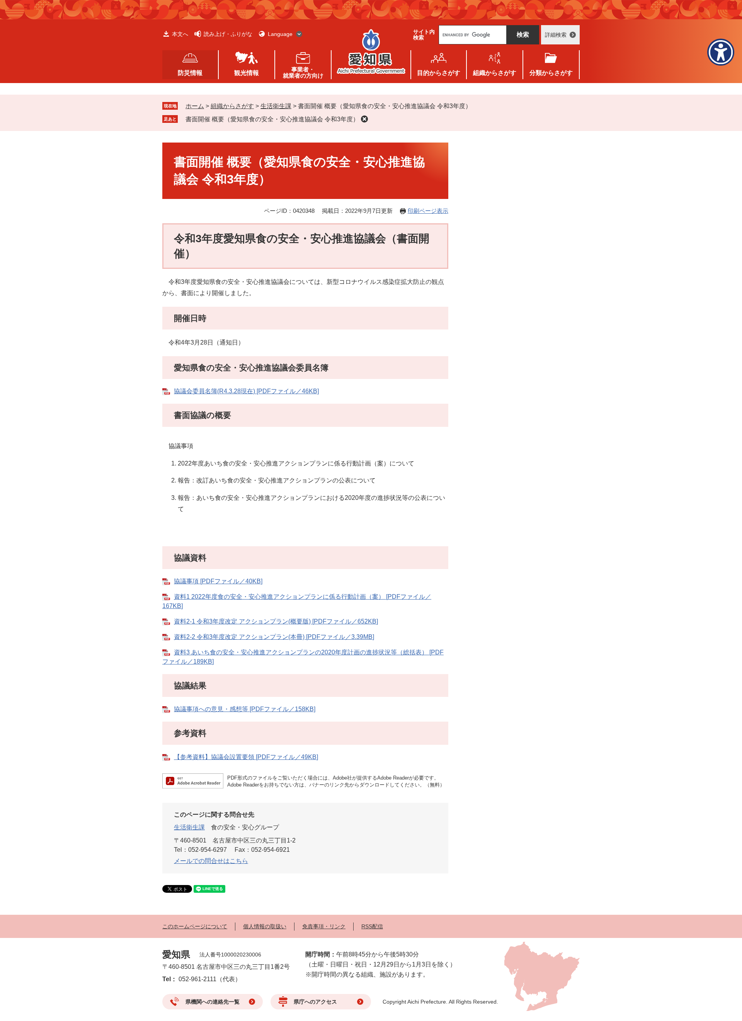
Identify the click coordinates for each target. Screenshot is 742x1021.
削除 (364, 119)
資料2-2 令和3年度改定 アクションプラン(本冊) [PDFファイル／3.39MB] (274, 637)
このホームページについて (194, 926)
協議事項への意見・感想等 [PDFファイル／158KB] (244, 709)
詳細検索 (556, 35)
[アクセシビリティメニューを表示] (720, 52)
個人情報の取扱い (264, 926)
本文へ (180, 34)
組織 (494, 73)
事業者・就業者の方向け (303, 72)
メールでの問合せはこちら (211, 861)
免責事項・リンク (323, 926)
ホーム (195, 106)
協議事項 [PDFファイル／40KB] (218, 581)
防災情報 (190, 73)
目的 (438, 73)
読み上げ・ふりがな (228, 34)
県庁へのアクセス (315, 1002)
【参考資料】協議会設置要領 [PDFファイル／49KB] (246, 757)
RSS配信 (372, 926)
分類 (551, 73)
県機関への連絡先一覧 (213, 1002)
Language (280, 34)
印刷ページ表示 (428, 210)
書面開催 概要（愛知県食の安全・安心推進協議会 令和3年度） (272, 119)
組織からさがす (232, 106)
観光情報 (246, 73)
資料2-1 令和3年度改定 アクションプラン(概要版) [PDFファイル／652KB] (276, 621)
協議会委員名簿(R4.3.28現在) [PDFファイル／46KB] (246, 391)
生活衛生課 (275, 106)
